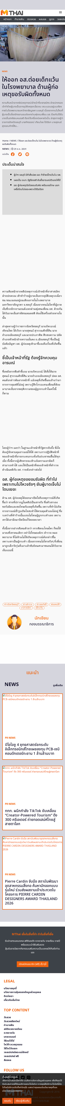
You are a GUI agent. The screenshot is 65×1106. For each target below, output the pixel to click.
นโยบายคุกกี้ (10, 988)
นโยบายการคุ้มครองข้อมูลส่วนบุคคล (22, 992)
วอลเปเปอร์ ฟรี (11, 1056)
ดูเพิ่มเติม (58, 685)
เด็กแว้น (39, 608)
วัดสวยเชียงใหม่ (12, 1021)
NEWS (5, 71)
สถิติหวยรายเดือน (13, 1029)
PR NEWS (10, 738)
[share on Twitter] (20, 154)
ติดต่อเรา (8, 996)
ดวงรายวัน (9, 1033)
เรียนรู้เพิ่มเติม (22, 1101)
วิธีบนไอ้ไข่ (9, 1041)
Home (5, 140)
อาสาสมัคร (26, 608)
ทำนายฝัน (19, 19)
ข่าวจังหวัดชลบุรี (11, 604)
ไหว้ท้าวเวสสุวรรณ (13, 1044)
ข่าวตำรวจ (27, 604)
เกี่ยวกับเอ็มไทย (12, 1000)
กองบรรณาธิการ (41, 624)
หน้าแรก (7, 19)
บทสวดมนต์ (10, 1037)
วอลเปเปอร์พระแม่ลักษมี (16, 1052)
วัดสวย (7, 1017)
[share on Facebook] (13, 154)
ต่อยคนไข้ (55, 604)
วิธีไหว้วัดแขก (10, 1048)
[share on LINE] (27, 154)
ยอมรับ (7, 1101)
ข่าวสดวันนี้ (42, 604)
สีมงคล (7, 1060)
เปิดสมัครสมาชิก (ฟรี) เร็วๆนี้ (32, 964)
